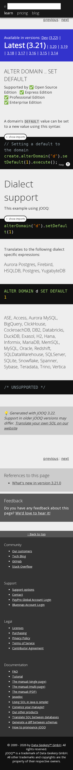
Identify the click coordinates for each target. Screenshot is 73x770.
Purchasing (19, 633)
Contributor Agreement (28, 648)
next (65, 19)
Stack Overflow (22, 566)
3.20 (53, 46)
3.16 (32, 53)
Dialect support (21, 190)
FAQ (15, 671)
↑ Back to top (36, 534)
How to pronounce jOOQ (29, 727)
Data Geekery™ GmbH (46, 745)
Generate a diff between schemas (34, 722)
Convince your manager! (28, 707)
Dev (44, 37)
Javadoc (17, 697)
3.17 (21, 53)
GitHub (17, 561)
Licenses (18, 628)
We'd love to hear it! (32, 513)
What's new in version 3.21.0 (36, 483)
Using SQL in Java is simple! (30, 702)
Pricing (22, 13)
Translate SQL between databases (35, 717)
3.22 (53, 37)
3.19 (64, 46)
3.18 (10, 53)
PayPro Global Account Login (31, 600)
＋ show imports (15, 137)
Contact (17, 595)
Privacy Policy (21, 638)
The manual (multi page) (28, 687)
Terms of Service (23, 643)
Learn (8, 13)
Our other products (25, 712)
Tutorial (17, 676)
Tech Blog (19, 556)
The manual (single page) (29, 681)
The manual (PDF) (24, 692)
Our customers (22, 551)
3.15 (43, 53)
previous (50, 19)
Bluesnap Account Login (28, 605)
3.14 (54, 53)
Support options (23, 589)
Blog (35, 13)
